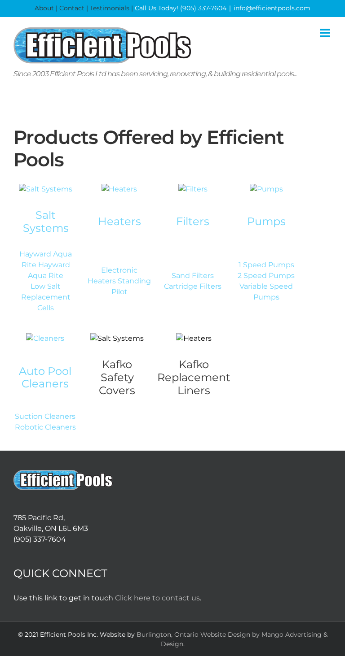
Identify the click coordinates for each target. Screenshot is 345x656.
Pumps (266, 221)
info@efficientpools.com (272, 8)
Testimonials (109, 8)
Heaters (119, 221)
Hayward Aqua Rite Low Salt (49, 276)
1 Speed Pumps (266, 265)
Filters (192, 221)
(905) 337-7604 (203, 8)
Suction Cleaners (45, 416)
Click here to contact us (157, 598)
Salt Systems (46, 222)
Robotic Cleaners (45, 427)
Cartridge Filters (192, 286)
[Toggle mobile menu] (326, 33)
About (44, 8)
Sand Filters (193, 275)
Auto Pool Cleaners (45, 378)
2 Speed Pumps (266, 275)
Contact (71, 8)
